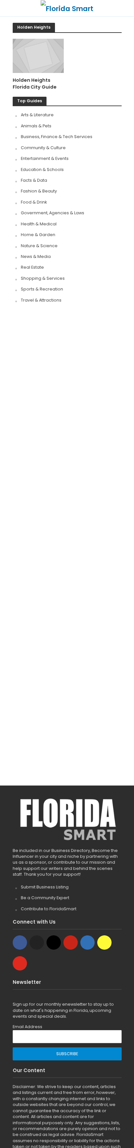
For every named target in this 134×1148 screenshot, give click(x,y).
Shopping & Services (43, 278)
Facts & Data (34, 180)
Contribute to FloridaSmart (48, 909)
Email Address (27, 1026)
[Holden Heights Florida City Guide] (38, 55)
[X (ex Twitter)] (37, 942)
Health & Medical (39, 224)
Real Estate (32, 267)
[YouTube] (20, 963)
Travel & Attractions (41, 300)
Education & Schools (42, 169)
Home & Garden (38, 234)
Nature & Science (39, 245)
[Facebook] (20, 942)
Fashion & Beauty (39, 191)
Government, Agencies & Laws (52, 213)
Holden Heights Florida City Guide (35, 83)
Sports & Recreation (42, 289)
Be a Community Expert (45, 897)
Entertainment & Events (45, 158)
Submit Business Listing (45, 887)
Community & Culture (43, 147)
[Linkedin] (87, 942)
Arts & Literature (37, 115)
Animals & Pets (36, 126)
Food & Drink (34, 202)
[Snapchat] (104, 942)
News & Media (36, 256)
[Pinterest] (70, 942)
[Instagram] (54, 942)
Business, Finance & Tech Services (56, 136)
